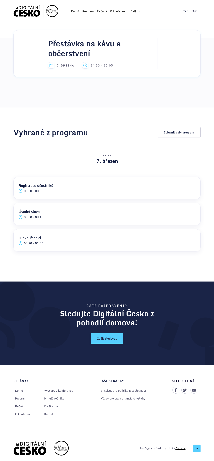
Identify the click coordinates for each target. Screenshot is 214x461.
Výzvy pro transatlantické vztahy (123, 398)
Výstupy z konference (58, 390)
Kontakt (49, 414)
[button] (135, 11)
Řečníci (102, 11)
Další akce (51, 406)
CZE (185, 11)
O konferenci (118, 11)
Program (88, 11)
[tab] (107, 160)
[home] (36, 11)
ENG (194, 11)
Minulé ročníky (54, 398)
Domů (75, 11)
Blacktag (181, 448)
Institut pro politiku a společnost (123, 390)
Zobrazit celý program (179, 132)
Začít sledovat (107, 338)
